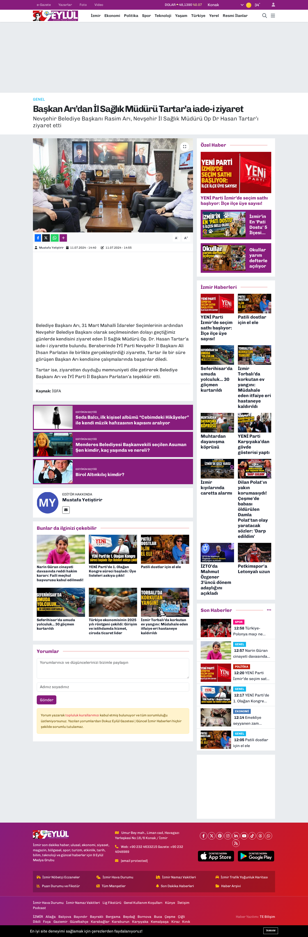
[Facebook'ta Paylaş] (38, 238)
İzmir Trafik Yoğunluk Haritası (244, 877)
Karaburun (120, 922)
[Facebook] (203, 836)
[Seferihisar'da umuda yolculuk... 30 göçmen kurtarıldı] (61, 602)
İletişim (183, 903)
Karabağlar (100, 922)
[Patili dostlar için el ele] (165, 549)
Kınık (186, 922)
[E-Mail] (66, 510)
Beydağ (129, 917)
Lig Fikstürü (112, 903)
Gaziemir (60, 922)
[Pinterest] (219, 836)
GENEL (39, 99)
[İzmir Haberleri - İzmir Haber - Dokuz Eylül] (55, 15)
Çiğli (181, 917)
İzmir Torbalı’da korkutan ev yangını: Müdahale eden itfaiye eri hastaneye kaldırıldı (164, 626)
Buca (158, 917)
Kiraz (175, 922)
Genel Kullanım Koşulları (143, 903)
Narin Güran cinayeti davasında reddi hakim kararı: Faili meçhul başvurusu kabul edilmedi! (60, 573)
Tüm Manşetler (114, 886)
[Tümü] (269, 610)
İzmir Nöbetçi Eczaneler (61, 877)
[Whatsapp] (268, 836)
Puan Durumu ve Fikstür (61, 886)
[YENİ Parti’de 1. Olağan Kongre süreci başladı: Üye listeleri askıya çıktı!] (113, 549)
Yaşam (181, 15)
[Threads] (260, 836)
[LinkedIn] (236, 836)
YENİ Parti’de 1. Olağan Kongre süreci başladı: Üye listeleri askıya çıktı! (112, 571)
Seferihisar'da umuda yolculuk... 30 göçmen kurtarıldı (56, 624)
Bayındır (80, 917)
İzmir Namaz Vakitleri (179, 877)
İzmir (96, 15)
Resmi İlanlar (235, 15)
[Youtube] (244, 836)
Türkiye (198, 15)
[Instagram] (228, 836)
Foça (47, 922)
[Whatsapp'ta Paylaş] (55, 238)
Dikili (37, 922)
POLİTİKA (241, 666)
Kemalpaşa (160, 922)
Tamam (271, 930)
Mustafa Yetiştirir (51, 247)
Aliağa (51, 917)
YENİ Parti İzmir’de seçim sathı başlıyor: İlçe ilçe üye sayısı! (252, 676)
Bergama (113, 917)
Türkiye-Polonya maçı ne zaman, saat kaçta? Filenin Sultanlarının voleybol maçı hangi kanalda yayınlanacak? (251, 631)
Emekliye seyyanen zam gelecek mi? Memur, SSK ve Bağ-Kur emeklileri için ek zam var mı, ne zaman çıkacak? (251, 720)
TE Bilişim (267, 917)
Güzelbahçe (79, 922)
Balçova (64, 917)
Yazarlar (65, 5)
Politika (131, 15)
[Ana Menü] (273, 16)
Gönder (46, 700)
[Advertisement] (154, 57)
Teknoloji (163, 15)
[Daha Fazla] (63, 238)
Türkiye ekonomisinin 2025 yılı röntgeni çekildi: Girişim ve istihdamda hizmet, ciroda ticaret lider (113, 626)
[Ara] (264, 16)
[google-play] (256, 856)
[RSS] (236, 843)
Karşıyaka (140, 922)
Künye (170, 903)
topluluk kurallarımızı (82, 715)
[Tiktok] (252, 836)
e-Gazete (44, 5)
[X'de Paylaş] (46, 238)
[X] (211, 836)
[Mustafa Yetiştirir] (47, 502)
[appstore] (216, 856)
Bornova (144, 917)
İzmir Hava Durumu (118, 877)
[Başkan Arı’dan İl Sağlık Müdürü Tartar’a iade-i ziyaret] (113, 185)
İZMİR (38, 917)
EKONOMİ (242, 711)
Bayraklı (96, 917)
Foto (83, 5)
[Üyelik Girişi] (271, 5)
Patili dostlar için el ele (161, 567)
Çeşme (170, 917)
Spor (146, 15)
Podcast (39, 908)
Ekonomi (112, 15)
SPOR (239, 622)
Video (98, 5)
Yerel (214, 15)
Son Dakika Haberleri (177, 886)
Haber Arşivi (231, 886)
